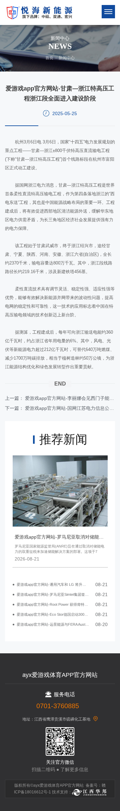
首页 (49, 58)
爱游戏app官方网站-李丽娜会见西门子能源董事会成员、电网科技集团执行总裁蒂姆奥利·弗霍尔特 (70, 398)
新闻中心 (67, 58)
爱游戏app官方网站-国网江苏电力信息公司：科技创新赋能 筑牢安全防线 (70, 408)
